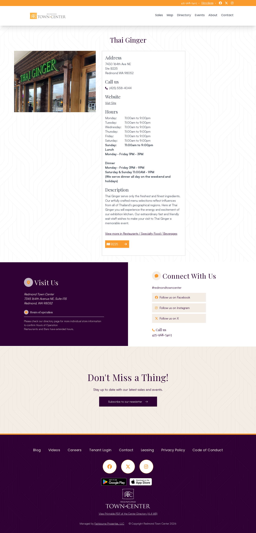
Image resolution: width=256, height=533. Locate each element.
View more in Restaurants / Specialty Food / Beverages (141, 233)
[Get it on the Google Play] (114, 482)
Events (200, 15)
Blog (37, 450)
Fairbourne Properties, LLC (109, 523)
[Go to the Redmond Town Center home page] (48, 16)
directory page (51, 321)
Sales (159, 15)
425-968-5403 (189, 3)
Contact (227, 15)
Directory (184, 15)
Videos (54, 450)
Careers (75, 450)
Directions (207, 3)
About (212, 15)
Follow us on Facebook (174, 297)
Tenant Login (100, 450)
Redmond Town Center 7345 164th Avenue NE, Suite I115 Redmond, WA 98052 (45, 298)
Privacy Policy (173, 450)
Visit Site (110, 103)
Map (170, 15)
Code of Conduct (207, 450)
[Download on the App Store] (142, 482)
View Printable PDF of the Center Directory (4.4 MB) (128, 513)
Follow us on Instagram (174, 308)
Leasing (147, 450)
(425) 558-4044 (120, 88)
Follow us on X (168, 318)
